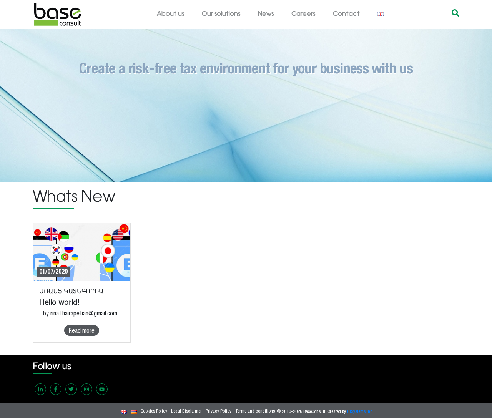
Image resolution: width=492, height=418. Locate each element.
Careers (303, 14)
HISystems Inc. (360, 412)
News (266, 14)
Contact (346, 14)
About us (170, 14)
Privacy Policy (218, 411)
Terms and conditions (255, 411)
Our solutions (221, 14)
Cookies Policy (154, 411)
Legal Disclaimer (186, 411)
